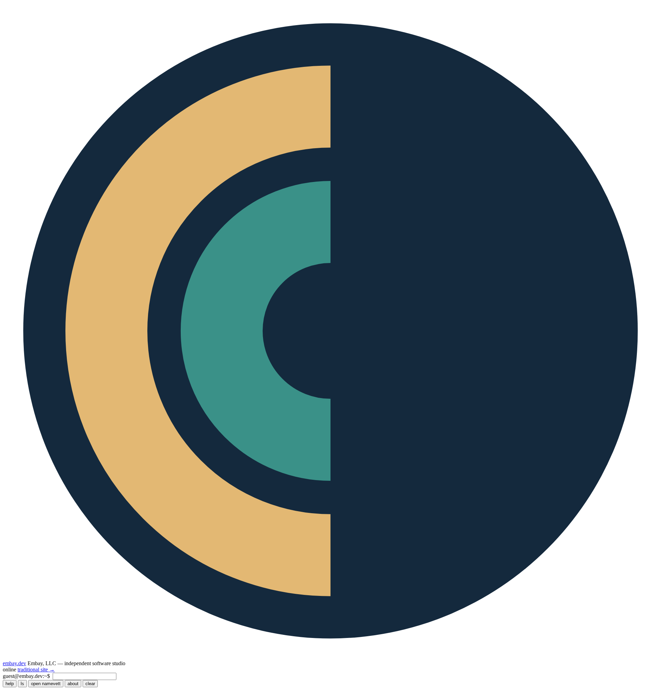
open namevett (46, 683)
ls (22, 683)
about (72, 683)
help (10, 683)
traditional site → (36, 669)
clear (90, 683)
